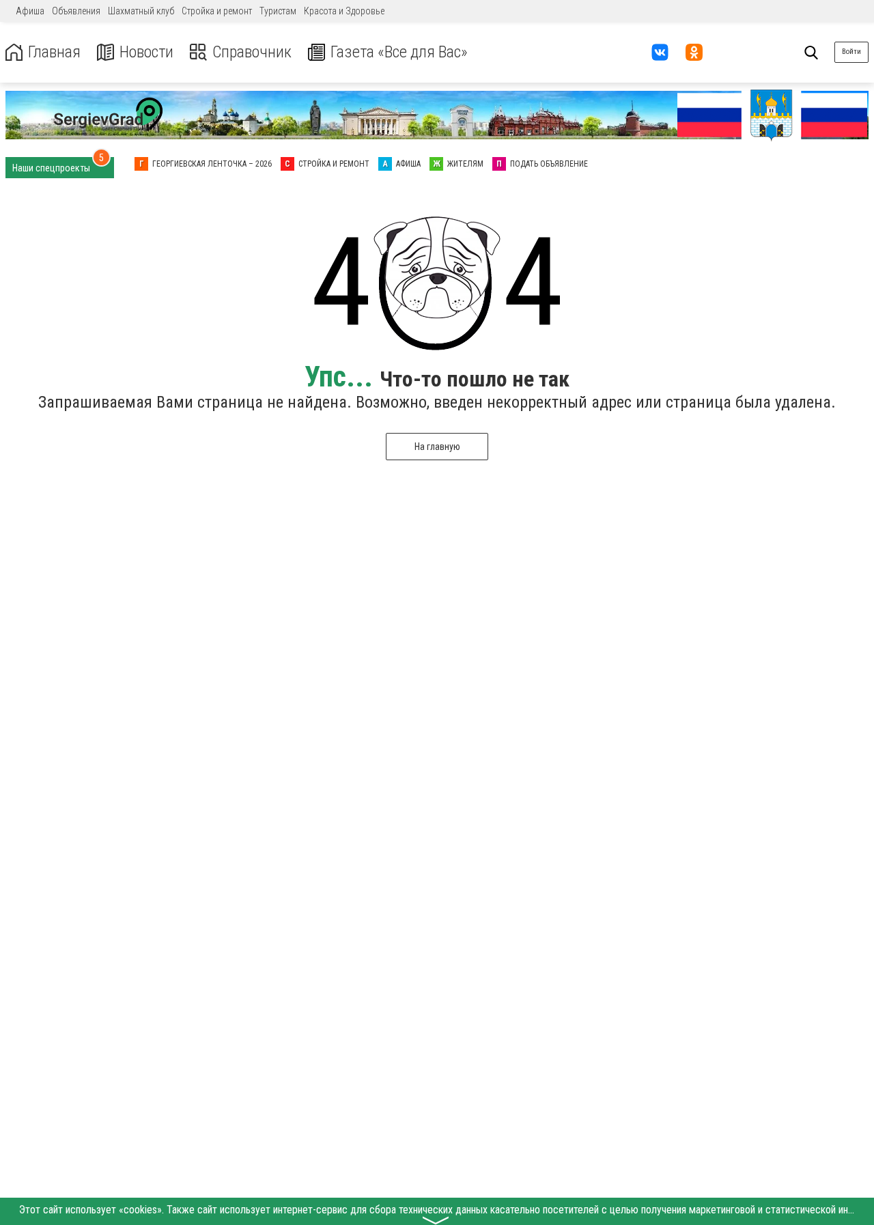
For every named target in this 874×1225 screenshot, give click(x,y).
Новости (146, 52)
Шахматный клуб (141, 10)
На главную (437, 446)
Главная (54, 52)
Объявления (76, 10)
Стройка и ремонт (217, 10)
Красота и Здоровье (344, 10)
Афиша (30, 10)
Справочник (252, 52)
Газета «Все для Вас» (399, 52)
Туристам (277, 10)
